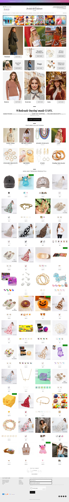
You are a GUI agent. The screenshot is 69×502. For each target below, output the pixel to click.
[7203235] (41, 436)
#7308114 (59, 243)
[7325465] (39, 387)
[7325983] (26, 339)
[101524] (27, 387)
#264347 (26, 292)
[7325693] (24, 314)
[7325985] (31, 339)
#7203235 (43, 438)
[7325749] (58, 290)
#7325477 (9, 292)
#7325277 (9, 243)
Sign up (32, 492)
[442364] (41, 290)
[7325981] (20, 339)
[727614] (9, 193)
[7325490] (55, 363)
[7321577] (61, 387)
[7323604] (10, 314)
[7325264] (27, 193)
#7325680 (9, 462)
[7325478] (10, 290)
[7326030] (47, 339)
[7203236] (44, 436)
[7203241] (45, 193)
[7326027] (41, 339)
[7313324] (61, 241)
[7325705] (44, 217)
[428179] (39, 412)
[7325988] (44, 314)
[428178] (36, 412)
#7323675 (26, 438)
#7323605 (9, 316)
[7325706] (41, 217)
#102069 (26, 389)
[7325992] (28, 363)
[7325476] (7, 290)
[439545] (8, 436)
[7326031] (57, 339)
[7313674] (56, 241)
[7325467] (44, 387)
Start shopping (34, 119)
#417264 (26, 219)
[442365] (44, 290)
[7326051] (45, 266)
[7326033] (59, 339)
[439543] (5, 436)
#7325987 (42, 316)
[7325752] (55, 290)
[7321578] (58, 387)
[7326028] (44, 339)
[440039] (16, 436)
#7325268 (42, 365)
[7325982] (23, 339)
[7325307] (7, 363)
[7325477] (5, 290)
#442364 (43, 292)
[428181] (44, 412)
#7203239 (59, 462)
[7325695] (27, 314)
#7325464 (43, 389)
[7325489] (61, 363)
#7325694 (26, 316)
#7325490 (59, 365)
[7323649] (57, 436)
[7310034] (67, 241)
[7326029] (39, 339)
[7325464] (36, 387)
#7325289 (59, 316)
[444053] (30, 217)
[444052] (27, 217)
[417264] (22, 217)
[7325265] (24, 193)
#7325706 (43, 219)
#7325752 (59, 292)
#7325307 (9, 365)
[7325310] (10, 266)
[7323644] (44, 241)
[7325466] (42, 387)
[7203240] (40, 193)
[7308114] (53, 241)
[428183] (50, 412)
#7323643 (43, 243)
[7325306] (10, 363)
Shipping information (5, 480)
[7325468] (47, 387)
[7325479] (13, 290)
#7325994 (26, 365)
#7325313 (59, 219)
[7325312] (61, 217)
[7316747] (64, 241)
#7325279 (9, 219)
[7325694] (22, 314)
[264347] (26, 290)
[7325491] (64, 363)
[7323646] (59, 436)
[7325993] (31, 363)
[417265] (24, 217)
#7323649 (59, 438)
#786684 (26, 462)
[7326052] (40, 266)
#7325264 (42, 462)
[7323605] (7, 314)
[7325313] (58, 217)
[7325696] (30, 314)
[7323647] (62, 436)
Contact (20, 480)
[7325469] (50, 387)
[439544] (3, 436)
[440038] (13, 436)
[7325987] (41, 314)
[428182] (47, 412)
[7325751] (64, 290)
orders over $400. (7, 6)
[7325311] (7, 266)
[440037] (11, 436)
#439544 (9, 438)
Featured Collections (34, 125)
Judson (12, 1)
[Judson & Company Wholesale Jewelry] (34, 9)
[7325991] (26, 363)
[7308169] (59, 241)
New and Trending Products (34, 171)
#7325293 (9, 389)
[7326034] (62, 339)
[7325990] (23, 363)
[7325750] (61, 290)
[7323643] (41, 241)
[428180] (42, 412)
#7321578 (59, 389)
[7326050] (43, 266)
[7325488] (58, 363)
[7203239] (43, 193)
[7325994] (20, 363)
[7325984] (28, 339)
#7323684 (26, 243)
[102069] (24, 387)
